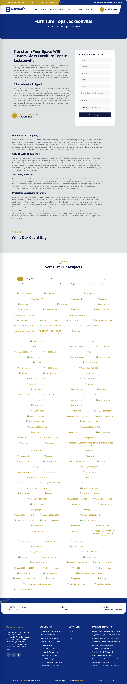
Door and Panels (50, 279)
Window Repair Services (49, 638)
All (20, 279)
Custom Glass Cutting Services (51, 631)
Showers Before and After (54, 284)
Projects (105, 279)
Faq (74, 9)
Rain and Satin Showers (30, 284)
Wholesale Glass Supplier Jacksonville (105, 659)
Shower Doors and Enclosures (51, 662)
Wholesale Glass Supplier (50, 666)
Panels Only (92, 279)
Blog (68, 9)
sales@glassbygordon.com (112, 609)
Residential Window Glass (49, 655)
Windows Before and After (95, 284)
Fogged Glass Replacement (50, 659)
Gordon (25, 680)
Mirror (80, 279)
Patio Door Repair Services (50, 642)
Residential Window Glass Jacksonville (105, 638)
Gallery (61, 9)
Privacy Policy (102, 680)
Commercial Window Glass (50, 652)
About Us (53, 9)
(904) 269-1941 (111, 9)
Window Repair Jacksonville (102, 655)
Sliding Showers (74, 284)
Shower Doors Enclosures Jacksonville (106, 631)
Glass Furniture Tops (48, 648)
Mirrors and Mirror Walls (49, 635)
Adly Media (79, 680)
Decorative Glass (46, 645)
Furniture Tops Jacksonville (101, 648)
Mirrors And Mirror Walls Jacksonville (105, 666)
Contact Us (88, 9)
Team (80, 9)
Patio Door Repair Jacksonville (103, 652)
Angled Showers (32, 279)
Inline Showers (67, 279)
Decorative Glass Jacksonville (102, 645)
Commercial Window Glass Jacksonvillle (106, 642)
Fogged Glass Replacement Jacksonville (106, 635)
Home (35, 9)
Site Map (112, 680)
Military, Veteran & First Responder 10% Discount (107, 2)
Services (43, 9)
